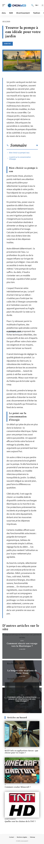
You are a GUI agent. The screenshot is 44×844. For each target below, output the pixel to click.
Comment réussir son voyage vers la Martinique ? (22, 645)
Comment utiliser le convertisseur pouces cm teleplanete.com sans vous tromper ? (22, 699)
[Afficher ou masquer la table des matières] (32, 145)
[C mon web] (16, 5)
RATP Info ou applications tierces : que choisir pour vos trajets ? (21, 751)
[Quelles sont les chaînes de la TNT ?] (22, 804)
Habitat (7, 44)
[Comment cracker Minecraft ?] (22, 770)
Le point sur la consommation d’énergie (20, 158)
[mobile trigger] (4, 5)
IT (22, 695)
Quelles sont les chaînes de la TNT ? (20, 821)
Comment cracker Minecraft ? (18, 787)
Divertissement (10, 819)
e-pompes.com (14, 331)
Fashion (22, 667)
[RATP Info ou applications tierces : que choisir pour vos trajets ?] (22, 734)
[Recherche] (32, 5)
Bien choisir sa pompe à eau (19, 152)
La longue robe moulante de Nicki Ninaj (22, 672)
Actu (22, 640)
